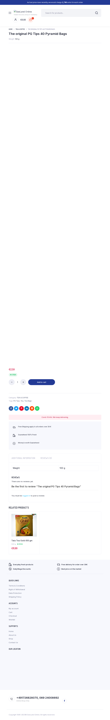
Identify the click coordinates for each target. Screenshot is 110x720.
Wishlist (12, 620)
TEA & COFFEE (20, 29)
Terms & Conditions (17, 586)
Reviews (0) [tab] (46, 458)
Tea (22, 401)
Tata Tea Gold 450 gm (21, 540)
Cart (10, 612)
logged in (26, 496)
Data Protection (15, 593)
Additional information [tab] (23, 458)
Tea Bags (28, 401)
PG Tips (16, 401)
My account (14, 608)
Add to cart (41, 382)
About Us (12, 635)
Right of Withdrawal (17, 589)
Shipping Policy (15, 597)
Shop (11, 639)
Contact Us (13, 642)
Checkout (13, 616)
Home (10, 29)
